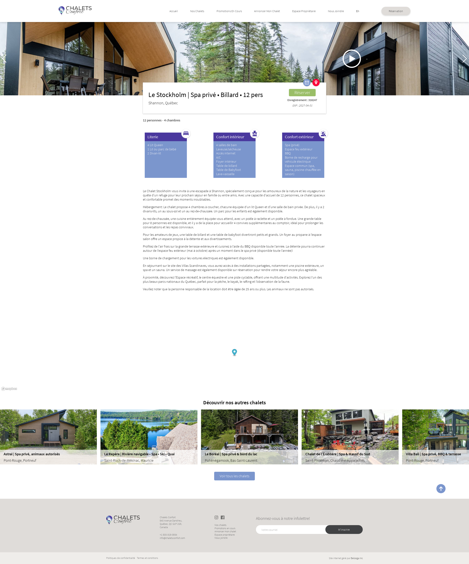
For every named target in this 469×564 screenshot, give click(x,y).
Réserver (302, 92)
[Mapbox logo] (9, 389)
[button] (464, 59)
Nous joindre (336, 11)
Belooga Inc (357, 558)
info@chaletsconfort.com (172, 538)
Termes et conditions (147, 558)
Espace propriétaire (304, 11)
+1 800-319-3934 (168, 534)
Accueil (173, 11)
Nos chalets (197, 11)
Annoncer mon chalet (267, 11)
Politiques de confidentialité (120, 558)
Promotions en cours (229, 11)
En (357, 11)
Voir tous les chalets (234, 476)
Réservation (396, 11)
